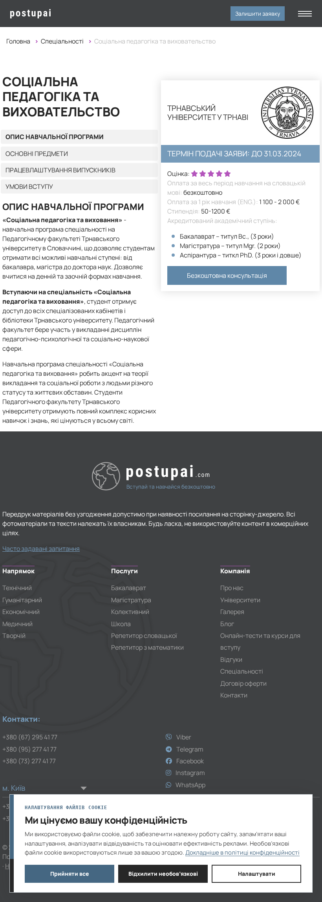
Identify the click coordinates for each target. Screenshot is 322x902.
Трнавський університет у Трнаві (207, 113)
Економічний (21, 611)
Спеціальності (62, 41)
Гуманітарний (22, 600)
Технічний (17, 587)
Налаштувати (256, 873)
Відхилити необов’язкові (163, 873)
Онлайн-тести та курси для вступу (260, 641)
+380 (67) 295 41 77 (29, 737)
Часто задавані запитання (41, 548)
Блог (227, 623)
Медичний (17, 623)
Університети (240, 600)
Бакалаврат (128, 587)
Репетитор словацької (144, 635)
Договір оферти (243, 683)
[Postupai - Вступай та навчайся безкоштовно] (44, 13)
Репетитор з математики (147, 647)
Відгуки (231, 659)
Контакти (233, 695)
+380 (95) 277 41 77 (29, 749)
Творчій (14, 635)
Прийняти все (69, 873)
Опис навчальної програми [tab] (54, 136)
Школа (121, 623)
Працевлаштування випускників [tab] (60, 170)
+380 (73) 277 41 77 (29, 761)
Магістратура (131, 600)
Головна (18, 41)
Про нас (231, 587)
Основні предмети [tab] (36, 153)
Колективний (130, 611)
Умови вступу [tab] (29, 186)
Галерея (232, 611)
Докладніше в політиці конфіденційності (242, 852)
